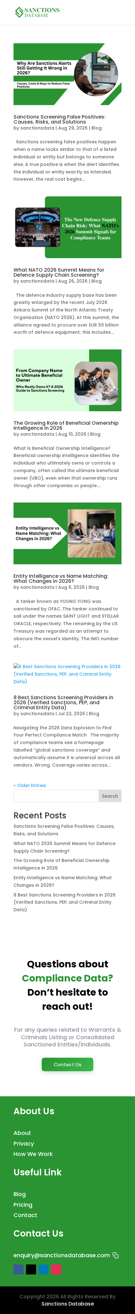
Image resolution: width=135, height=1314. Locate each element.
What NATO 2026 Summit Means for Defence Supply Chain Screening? (59, 272)
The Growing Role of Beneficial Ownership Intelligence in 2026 (66, 425)
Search (110, 796)
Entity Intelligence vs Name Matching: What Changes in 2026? (61, 578)
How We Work (33, 1154)
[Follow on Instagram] (56, 1269)
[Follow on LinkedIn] (44, 1269)
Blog (96, 128)
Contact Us (67, 1064)
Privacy (24, 1143)
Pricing (23, 1205)
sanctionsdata (37, 128)
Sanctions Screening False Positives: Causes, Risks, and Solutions (59, 119)
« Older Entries (30, 785)
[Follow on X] (31, 1269)
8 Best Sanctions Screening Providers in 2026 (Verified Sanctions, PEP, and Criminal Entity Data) (63, 702)
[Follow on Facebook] (19, 1269)
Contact (25, 1215)
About (22, 1133)
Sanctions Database (67, 1303)
